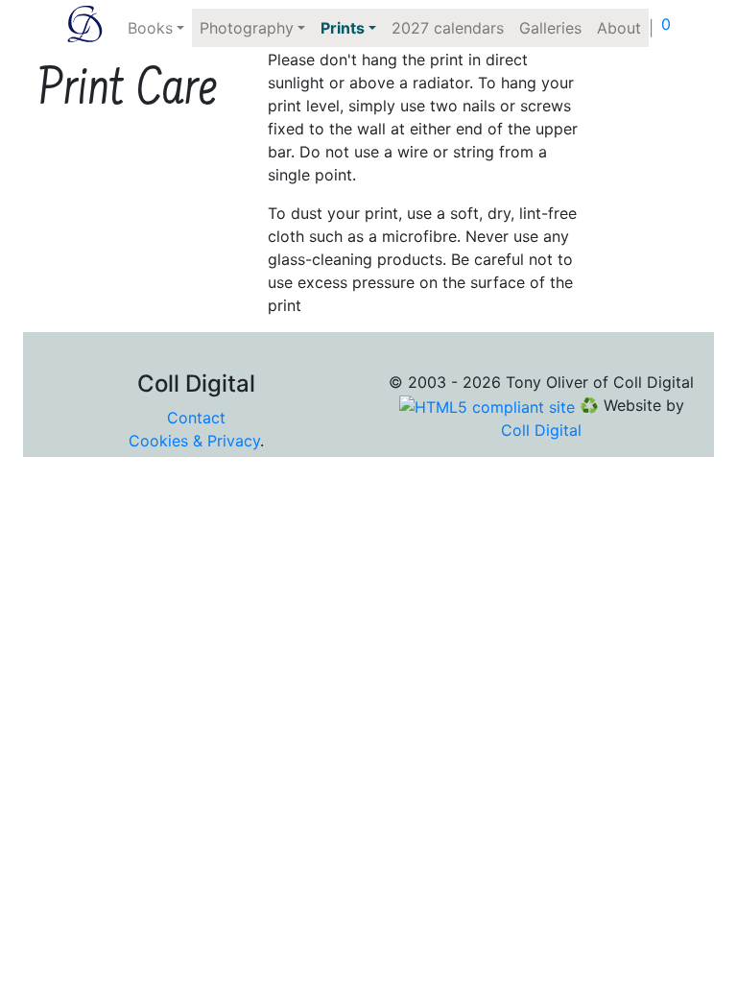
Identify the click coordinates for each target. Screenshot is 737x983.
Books (150, 27)
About (619, 27)
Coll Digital (541, 430)
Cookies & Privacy (194, 440)
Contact (196, 417)
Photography (247, 27)
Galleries (550, 27)
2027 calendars (448, 27)
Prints (343, 27)
